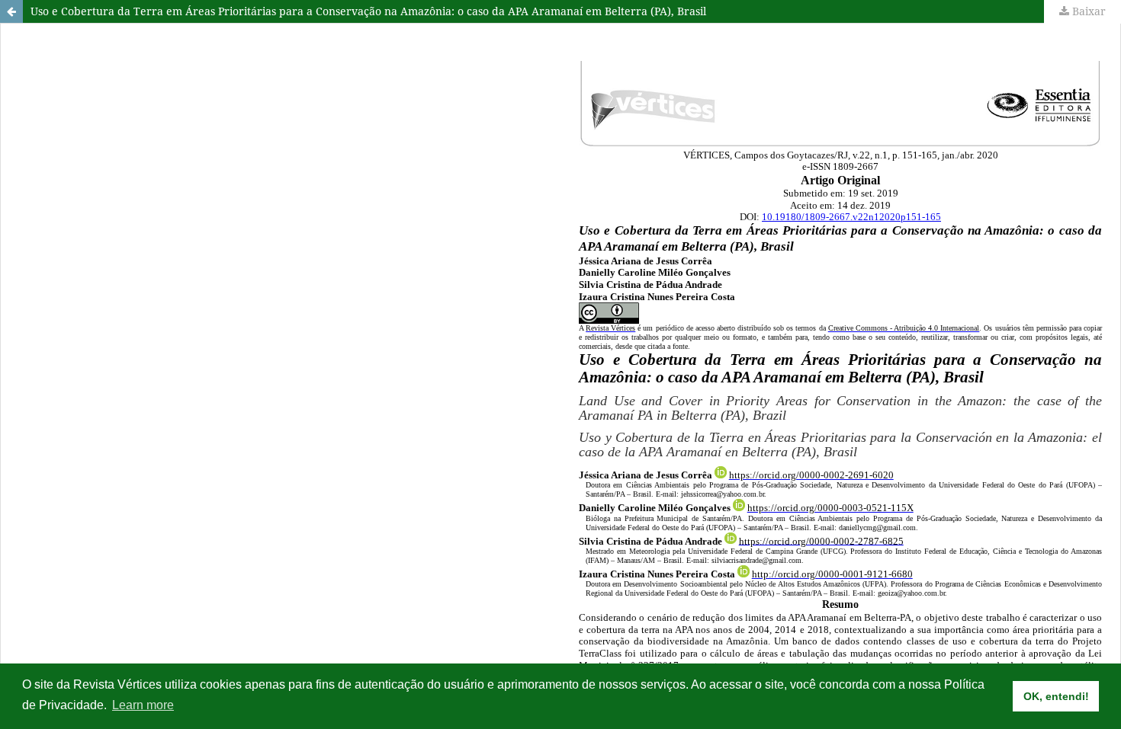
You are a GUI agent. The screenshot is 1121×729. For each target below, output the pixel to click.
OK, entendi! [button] (1056, 696)
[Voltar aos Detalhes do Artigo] (11, 11)
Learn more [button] (143, 705)
